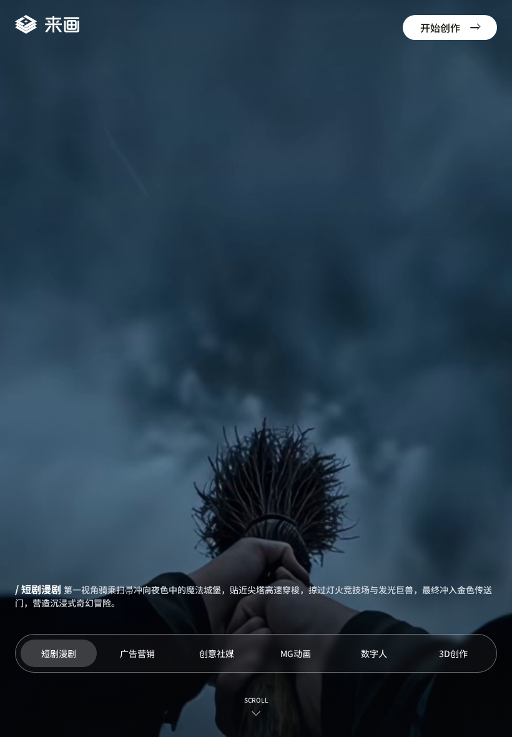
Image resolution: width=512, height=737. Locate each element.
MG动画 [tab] (295, 653)
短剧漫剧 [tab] (58, 653)
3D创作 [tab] (453, 653)
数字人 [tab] (374, 653)
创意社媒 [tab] (216, 653)
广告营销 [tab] (137, 653)
